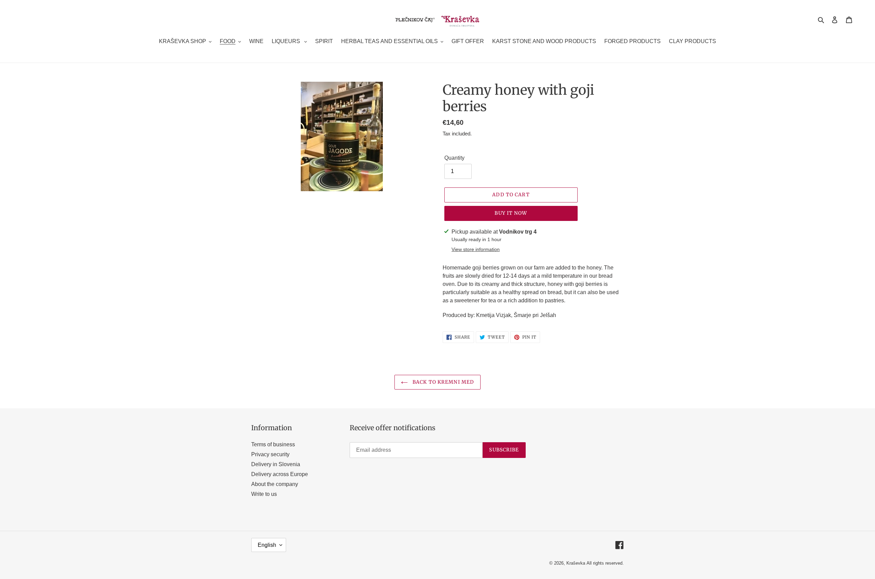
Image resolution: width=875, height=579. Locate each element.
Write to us (264, 494)
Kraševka (575, 563)
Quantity (454, 158)
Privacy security (270, 454)
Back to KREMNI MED (442, 382)
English (267, 545)
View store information (476, 249)
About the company (274, 484)
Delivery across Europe (279, 474)
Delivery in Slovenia (275, 464)
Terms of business (273, 444)
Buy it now (511, 213)
